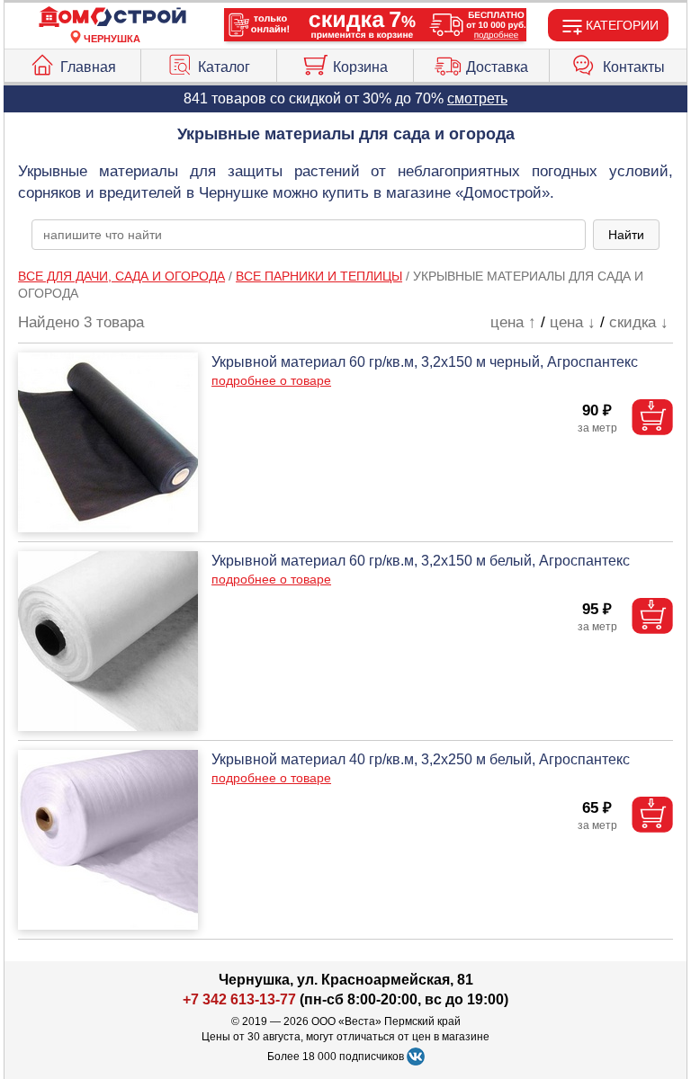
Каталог (224, 67)
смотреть (477, 98)
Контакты (634, 67)
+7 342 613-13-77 (239, 999)
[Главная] (112, 17)
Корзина (360, 67)
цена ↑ (513, 322)
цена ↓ (573, 322)
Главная (88, 67)
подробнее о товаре (271, 380)
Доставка (497, 67)
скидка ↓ (639, 322)
